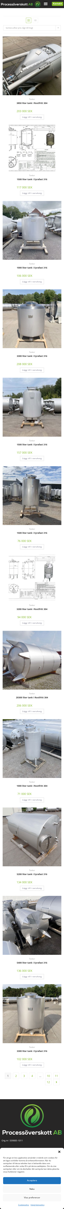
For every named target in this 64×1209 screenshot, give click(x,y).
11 (56, 1076)
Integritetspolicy (37, 1205)
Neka (32, 1189)
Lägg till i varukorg (32, 117)
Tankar (32, 99)
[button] (59, 1151)
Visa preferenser (32, 1198)
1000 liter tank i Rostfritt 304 (32, 785)
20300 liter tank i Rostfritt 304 (32, 697)
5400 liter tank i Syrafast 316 (32, 962)
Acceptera (32, 1180)
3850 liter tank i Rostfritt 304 (32, 103)
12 (48, 1082)
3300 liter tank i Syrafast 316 (32, 356)
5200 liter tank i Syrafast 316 (32, 874)
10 (48, 1076)
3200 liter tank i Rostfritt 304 (32, 609)
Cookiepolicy (23, 1205)
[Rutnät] (28, 20)
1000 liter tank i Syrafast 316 (32, 267)
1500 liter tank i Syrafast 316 (32, 179)
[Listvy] (35, 20)
